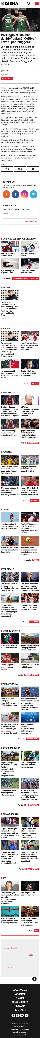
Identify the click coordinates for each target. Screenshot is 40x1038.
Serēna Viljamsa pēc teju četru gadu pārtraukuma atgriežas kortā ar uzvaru (30, 528)
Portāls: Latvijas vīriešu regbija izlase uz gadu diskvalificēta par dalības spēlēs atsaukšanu (10, 898)
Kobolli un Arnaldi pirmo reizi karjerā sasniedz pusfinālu (30, 551)
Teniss (5, 509)
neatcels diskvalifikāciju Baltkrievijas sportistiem (27, 728)
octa (31, 955)
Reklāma (20, 1006)
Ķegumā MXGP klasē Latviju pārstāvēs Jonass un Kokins (30, 647)
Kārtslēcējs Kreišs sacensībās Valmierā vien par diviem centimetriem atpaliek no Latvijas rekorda (30, 704)
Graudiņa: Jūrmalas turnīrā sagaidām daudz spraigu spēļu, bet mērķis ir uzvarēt (30, 587)
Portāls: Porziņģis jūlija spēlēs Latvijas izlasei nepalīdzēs (10, 433)
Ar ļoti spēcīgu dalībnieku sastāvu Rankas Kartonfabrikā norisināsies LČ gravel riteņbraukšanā (9, 769)
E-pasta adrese (8, 213)
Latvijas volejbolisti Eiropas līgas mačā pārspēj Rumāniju (29, 607)
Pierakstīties (31, 221)
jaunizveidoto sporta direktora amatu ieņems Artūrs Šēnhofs (30, 411)
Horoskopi (20, 994)
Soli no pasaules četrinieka (28, 894)
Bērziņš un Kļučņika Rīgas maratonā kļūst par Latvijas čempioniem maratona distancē (9, 728)
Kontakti (20, 1010)
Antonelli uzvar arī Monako (9, 646)
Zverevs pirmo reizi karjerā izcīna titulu (9, 550)
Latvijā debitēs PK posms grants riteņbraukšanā (8, 792)
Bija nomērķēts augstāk (7, 271)
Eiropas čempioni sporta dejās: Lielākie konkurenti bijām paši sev (29, 921)
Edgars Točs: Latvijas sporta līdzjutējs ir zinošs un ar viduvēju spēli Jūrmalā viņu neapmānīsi (9, 610)
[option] (20, 20)
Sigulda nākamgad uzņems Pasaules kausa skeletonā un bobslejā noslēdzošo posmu (10, 833)
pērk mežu (19, 949)
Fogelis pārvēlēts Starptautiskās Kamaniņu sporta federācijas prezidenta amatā (28, 833)
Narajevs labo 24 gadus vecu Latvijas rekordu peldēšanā (9, 920)
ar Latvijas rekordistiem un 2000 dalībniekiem (9, 702)
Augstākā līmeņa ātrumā (28, 271)
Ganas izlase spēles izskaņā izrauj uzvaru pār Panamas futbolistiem (10, 470)
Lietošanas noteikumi (20, 1026)
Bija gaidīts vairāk (29, 254)
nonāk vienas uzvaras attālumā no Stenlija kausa (9, 374)
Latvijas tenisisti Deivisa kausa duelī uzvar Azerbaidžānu (9, 526)
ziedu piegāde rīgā (10, 948)
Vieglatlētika (10, 684)
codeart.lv (23, 1032)
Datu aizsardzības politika (20, 1029)
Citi (4, 878)
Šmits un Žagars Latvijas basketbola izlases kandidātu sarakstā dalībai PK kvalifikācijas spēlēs (10, 411)
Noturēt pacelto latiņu (8, 254)
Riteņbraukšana (11, 748)
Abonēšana (20, 990)
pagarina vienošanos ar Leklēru (7, 667)
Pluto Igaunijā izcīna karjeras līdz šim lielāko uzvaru (30, 765)
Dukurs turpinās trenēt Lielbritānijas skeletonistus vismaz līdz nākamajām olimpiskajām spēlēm (10, 857)
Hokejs (6, 328)
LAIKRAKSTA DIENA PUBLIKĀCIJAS (19, 239)
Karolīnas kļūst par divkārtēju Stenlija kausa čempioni (30, 346)
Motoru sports (11, 631)
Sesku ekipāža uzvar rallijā (30, 666)
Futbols (7, 452)
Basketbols (7, 79)
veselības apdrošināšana (17, 960)
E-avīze (20, 998)
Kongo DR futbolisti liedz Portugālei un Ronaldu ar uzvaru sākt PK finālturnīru (29, 491)
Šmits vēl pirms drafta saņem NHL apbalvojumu (29, 373)
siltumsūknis (27, 969)
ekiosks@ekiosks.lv (20, 1035)
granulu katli (10, 967)
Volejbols (8, 569)
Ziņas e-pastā (20, 1002)
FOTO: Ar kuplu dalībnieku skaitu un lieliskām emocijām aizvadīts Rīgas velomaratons (30, 794)
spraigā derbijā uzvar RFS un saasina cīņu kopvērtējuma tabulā (10, 491)
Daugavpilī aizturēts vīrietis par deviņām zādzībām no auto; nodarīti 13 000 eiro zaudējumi (30, 856)
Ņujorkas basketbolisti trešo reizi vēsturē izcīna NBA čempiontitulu (29, 434)
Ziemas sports (10, 814)
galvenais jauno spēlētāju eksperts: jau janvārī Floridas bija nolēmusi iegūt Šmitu (9, 308)
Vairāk (8, 279)
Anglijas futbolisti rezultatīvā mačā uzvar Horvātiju (29, 469)
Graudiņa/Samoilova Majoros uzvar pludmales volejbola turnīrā (9, 587)
